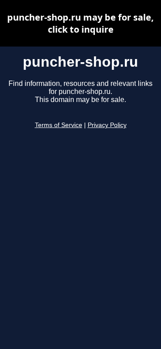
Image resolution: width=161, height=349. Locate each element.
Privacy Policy (107, 125)
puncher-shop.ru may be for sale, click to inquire (80, 23)
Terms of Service (58, 125)
